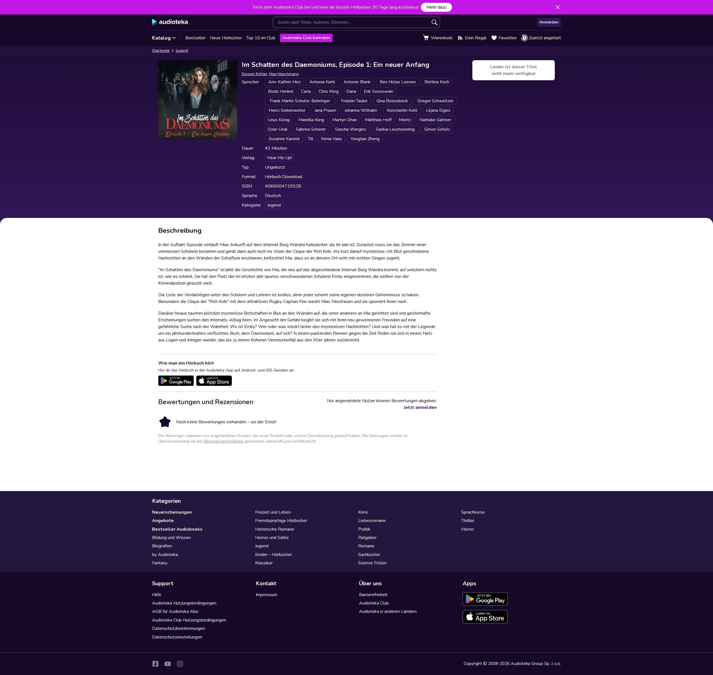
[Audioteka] (170, 22)
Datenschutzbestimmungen (178, 628)
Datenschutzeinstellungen (177, 637)
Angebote (163, 521)
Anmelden (549, 22)
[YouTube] (167, 664)
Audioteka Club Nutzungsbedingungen (189, 620)
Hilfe (156, 595)
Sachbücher (369, 555)
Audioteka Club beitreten (306, 37)
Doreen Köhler (254, 74)
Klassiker (264, 563)
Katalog (161, 38)
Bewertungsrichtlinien (223, 441)
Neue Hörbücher (226, 38)
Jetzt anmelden (420, 407)
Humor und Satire (272, 538)
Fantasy (159, 563)
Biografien (162, 546)
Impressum (266, 595)
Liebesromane (372, 521)
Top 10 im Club (260, 38)
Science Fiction (372, 563)
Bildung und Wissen (171, 538)
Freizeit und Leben (273, 512)
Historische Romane (274, 529)
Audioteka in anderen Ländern (388, 611)
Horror (467, 529)
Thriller (467, 521)
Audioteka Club (374, 603)
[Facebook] (155, 664)
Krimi (363, 512)
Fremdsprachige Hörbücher (281, 521)
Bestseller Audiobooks (177, 529)
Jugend (182, 50)
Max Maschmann (284, 74)
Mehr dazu (436, 7)
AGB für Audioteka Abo (175, 611)
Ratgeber (367, 538)
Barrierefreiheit (373, 595)
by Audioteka (165, 555)
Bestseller (195, 38)
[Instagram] (180, 664)
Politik (364, 529)
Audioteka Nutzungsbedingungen (184, 603)
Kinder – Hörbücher (273, 555)
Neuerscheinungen (172, 512)
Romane (366, 546)
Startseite (161, 50)
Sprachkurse (473, 512)
